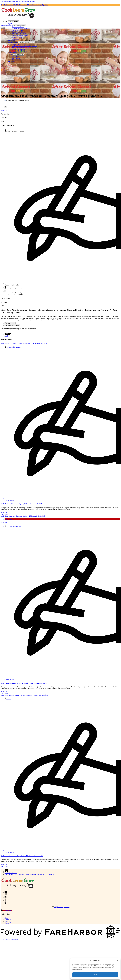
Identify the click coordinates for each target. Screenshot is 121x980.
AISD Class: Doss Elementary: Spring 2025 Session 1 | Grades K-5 (22, 856)
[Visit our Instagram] (6, 897)
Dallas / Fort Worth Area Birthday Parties (24, 46)
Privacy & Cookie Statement (9, 939)
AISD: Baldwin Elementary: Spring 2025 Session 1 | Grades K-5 (21, 504)
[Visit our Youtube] (5, 903)
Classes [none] (10, 25)
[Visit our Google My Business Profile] (6, 895)
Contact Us (11, 61)
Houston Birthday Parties (19, 49)
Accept (95, 974)
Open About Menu (18, 54)
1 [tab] (5, 107)
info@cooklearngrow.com (61, 907)
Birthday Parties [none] (13, 42)
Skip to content (21, 1)
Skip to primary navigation (9, 1)
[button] (117, 960)
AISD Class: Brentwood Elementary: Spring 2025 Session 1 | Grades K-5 (24, 683)
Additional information (13, 325)
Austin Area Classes (18, 27)
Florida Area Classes (18, 30)
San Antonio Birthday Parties (20, 47)
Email (6, 336)
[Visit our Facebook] (6, 892)
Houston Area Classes (18, 32)
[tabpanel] (60, 100)
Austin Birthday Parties (19, 44)
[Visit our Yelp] (5, 900)
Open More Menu (13, 21)
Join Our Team (16, 60)
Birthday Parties (17, 37)
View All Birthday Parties (19, 51)
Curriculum (15, 39)
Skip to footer (30, 1)
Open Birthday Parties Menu (27, 42)
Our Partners (16, 58)
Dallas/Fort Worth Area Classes (21, 28)
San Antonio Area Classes (20, 35)
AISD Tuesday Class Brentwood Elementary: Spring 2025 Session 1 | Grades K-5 (29, 874)
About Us (15, 56)
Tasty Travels (12, 52)
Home (10, 23)
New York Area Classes (19, 33)
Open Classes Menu (19, 25)
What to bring (11, 323)
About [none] (10, 54)
